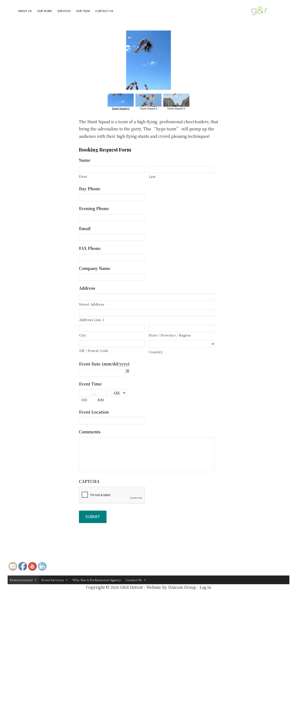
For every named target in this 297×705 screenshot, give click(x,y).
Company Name (94, 268)
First (83, 176)
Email (84, 228)
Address (87, 288)
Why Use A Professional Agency (96, 580)
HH (84, 399)
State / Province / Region (170, 335)
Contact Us (133, 580)
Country (156, 352)
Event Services (52, 580)
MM (101, 399)
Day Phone (89, 188)
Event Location (94, 411)
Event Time (90, 383)
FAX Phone (90, 248)
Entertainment (21, 580)
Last (152, 176)
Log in (205, 587)
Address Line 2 (91, 319)
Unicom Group (182, 587)
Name (84, 160)
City (82, 335)
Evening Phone (94, 208)
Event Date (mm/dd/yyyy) (104, 363)
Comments (89, 431)
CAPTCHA (89, 481)
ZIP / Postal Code (93, 350)
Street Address (91, 304)
